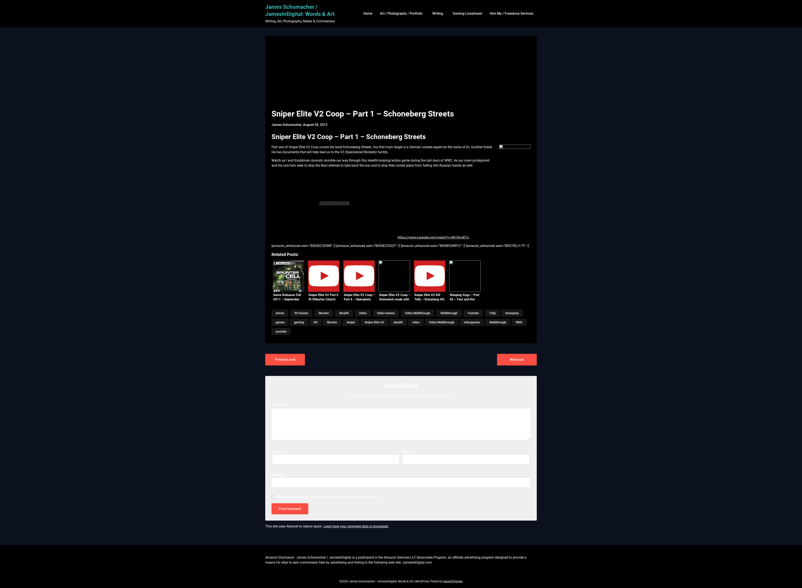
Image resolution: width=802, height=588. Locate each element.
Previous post (285, 360)
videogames (472, 322)
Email (408, 452)
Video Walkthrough (417, 313)
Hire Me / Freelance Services (511, 13)
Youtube (473, 313)
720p (492, 313)
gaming (299, 322)
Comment (280, 405)
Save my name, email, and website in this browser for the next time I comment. (327, 496)
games (280, 322)
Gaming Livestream (467, 13)
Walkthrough (448, 313)
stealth (398, 322)
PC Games (301, 313)
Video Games (386, 313)
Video (363, 313)
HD (315, 322)
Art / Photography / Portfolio (401, 13)
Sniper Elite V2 (374, 322)
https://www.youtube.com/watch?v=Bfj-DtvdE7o (433, 237)
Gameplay (512, 313)
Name (278, 452)
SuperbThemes (453, 581)
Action (280, 313)
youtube (281, 331)
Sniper (351, 322)
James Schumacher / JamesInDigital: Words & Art (300, 10)
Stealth (344, 313)
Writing (437, 13)
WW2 (519, 322)
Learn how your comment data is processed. (356, 526)
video (416, 322)
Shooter (324, 313)
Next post (517, 360)
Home (367, 13)
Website (278, 475)
